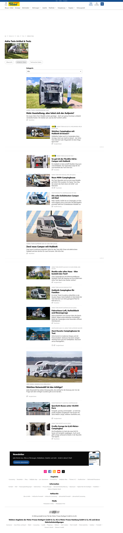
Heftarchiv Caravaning (51, 496)
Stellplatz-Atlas (63, 479)
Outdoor (92, 525)
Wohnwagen (35, 8)
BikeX (29, 525)
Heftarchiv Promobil (37, 496)
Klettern (57, 525)
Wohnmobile (25, 8)
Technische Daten (35, 62)
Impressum (72, 486)
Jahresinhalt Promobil (65, 496)
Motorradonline (83, 525)
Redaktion (96, 486)
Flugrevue (50, 525)
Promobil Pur (53, 479)
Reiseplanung (61, 8)
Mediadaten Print (60, 503)
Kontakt (11, 486)
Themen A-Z (72, 479)
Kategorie (29, 68)
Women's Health (59, 527)
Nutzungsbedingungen (25, 486)
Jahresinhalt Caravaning (78, 496)
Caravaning (12, 479)
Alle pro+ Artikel (9, 8)
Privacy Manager (47, 486)
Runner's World (49, 527)
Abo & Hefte (27, 496)
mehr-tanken (64, 525)
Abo (57, 0)
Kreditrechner (81, 479)
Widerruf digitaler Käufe (54, 489)
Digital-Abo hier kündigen (84, 486)
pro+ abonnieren (43, 479)
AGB (16, 486)
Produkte (65, 0)
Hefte (60, 0)
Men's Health (73, 525)
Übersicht (9, 62)
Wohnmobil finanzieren (93, 479)
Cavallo (43, 525)
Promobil (98, 525)
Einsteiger (17, 8)
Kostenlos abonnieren (21, 462)
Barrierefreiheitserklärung (61, 486)
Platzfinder (52, 8)
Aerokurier (9, 525)
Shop (26, 479)
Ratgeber (70, 8)
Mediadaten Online (48, 503)
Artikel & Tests (21, 62)
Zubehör (44, 8)
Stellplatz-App (33, 479)
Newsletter (20, 479)
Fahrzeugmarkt (81, 8)
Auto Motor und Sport (20, 525)
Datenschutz (37, 486)
